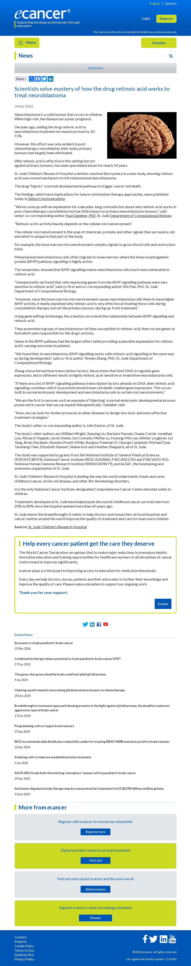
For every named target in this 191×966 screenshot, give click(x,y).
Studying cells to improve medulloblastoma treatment (52, 757)
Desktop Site (24, 955)
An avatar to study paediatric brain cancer (43, 643)
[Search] (171, 56)
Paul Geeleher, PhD (80, 215)
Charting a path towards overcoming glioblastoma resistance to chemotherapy (69, 690)
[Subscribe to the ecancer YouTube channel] (172, 938)
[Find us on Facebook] (99, 624)
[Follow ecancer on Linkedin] (163, 939)
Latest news (95, 68)
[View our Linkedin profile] (92, 624)
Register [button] (166, 18)
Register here (95, 832)
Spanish (171, 3)
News (25, 55)
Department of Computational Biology (140, 215)
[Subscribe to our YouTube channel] (106, 624)
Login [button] (146, 18)
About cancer (95, 889)
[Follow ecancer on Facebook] (145, 938)
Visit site (95, 860)
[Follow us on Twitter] (85, 624)
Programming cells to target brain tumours (44, 726)
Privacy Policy (24, 959)
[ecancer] (43, 13)
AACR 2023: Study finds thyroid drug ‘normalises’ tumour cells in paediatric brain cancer (75, 773)
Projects (20, 941)
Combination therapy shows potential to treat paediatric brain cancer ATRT (67, 659)
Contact (20, 937)
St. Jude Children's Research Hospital (57, 527)
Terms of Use (24, 950)
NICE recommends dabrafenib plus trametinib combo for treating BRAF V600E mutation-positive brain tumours (92, 741)
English (155, 3)
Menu (30, 42)
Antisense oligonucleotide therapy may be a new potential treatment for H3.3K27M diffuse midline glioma (89, 788)
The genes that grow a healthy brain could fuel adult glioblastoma (60, 674)
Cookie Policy (24, 946)
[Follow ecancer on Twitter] (153, 939)
